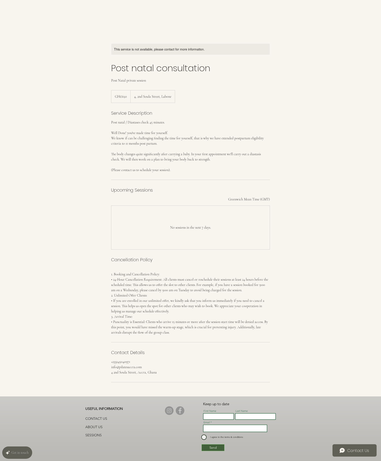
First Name (210, 411)
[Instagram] (169, 410)
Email (207, 422)
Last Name (241, 411)
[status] (249, 199)
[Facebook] (180, 410)
